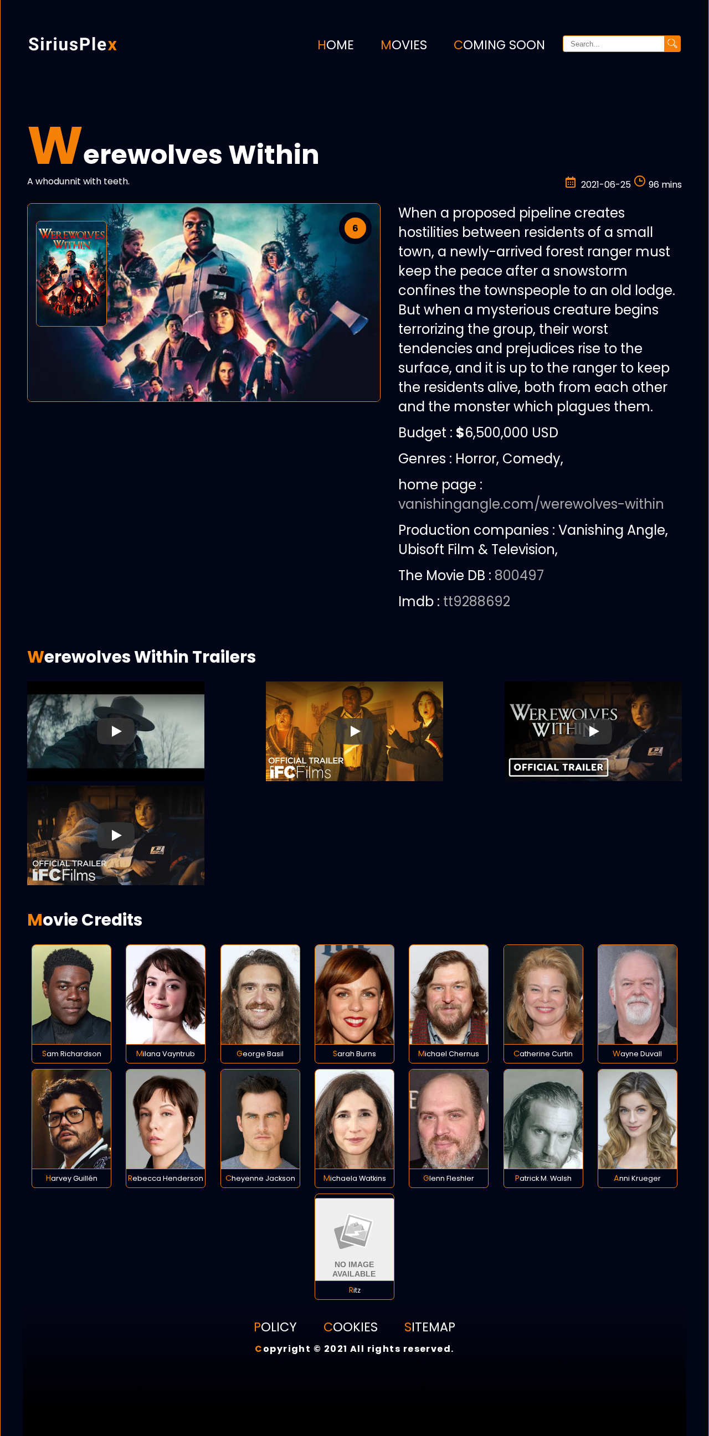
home (335, 45)
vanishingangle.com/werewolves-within (531, 504)
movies (404, 45)
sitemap (429, 1327)
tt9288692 (476, 601)
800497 (519, 575)
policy (275, 1327)
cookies (350, 1327)
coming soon (499, 45)
